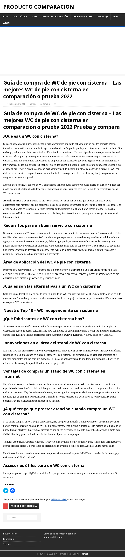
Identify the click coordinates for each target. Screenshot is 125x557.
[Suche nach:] (22, 517)
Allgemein (45, 103)
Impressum (8, 538)
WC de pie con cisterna (24, 506)
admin (32, 103)
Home (5, 16)
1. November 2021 (16, 103)
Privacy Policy (10, 533)
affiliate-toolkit (59, 499)
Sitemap (7, 544)
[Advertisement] (62, 51)
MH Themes (82, 553)
